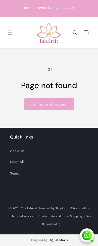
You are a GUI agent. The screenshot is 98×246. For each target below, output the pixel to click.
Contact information (51, 216)
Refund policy (51, 224)
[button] (10, 32)
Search (15, 173)
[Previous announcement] (9, 8)
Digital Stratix (58, 240)
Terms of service (22, 216)
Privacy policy (79, 208)
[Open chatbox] (87, 235)
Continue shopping (49, 104)
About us (17, 150)
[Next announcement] (88, 8)
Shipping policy (80, 216)
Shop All (17, 161)
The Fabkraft (29, 208)
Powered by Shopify (52, 208)
